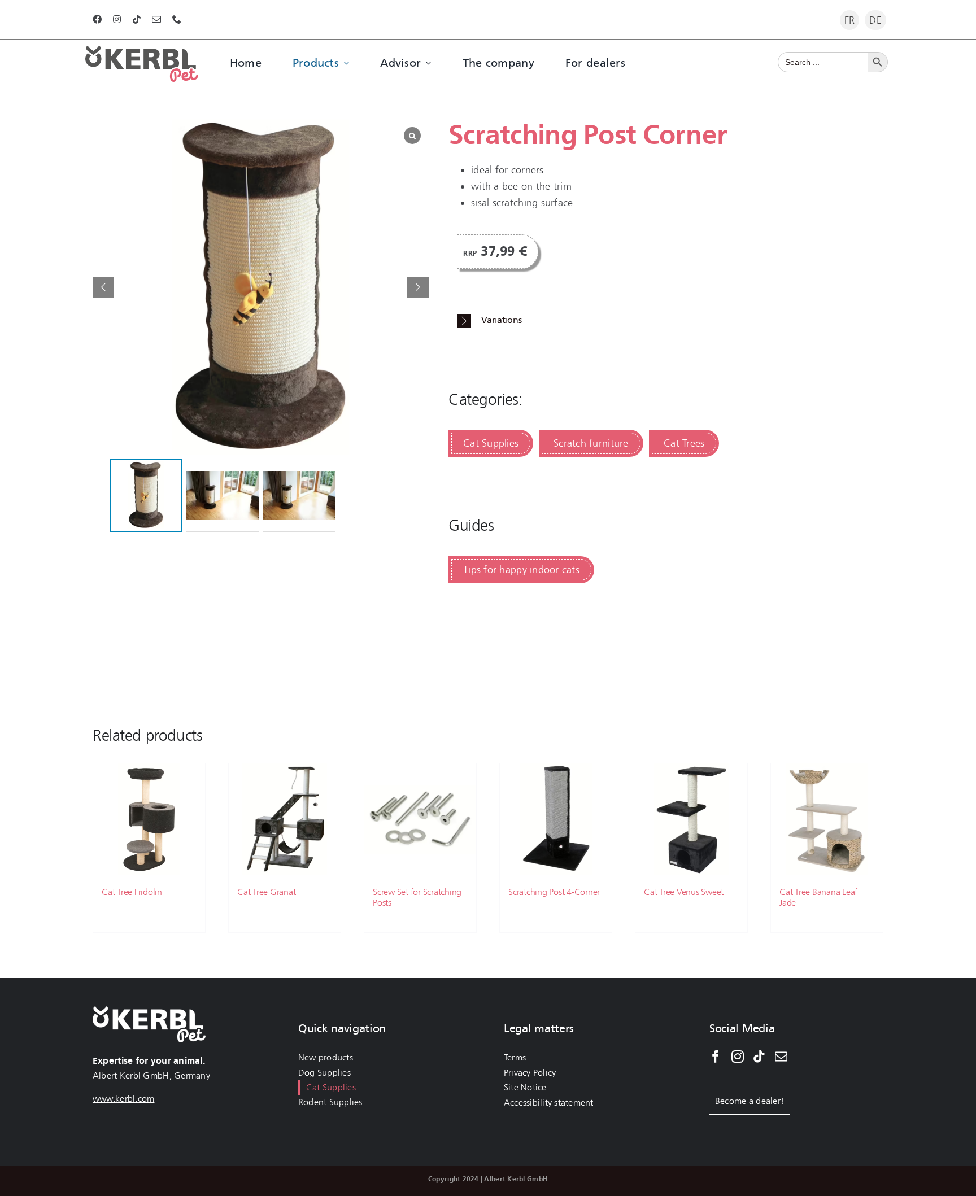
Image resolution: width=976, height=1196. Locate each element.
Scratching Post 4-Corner (554, 892)
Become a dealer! (749, 1100)
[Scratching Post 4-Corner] (556, 819)
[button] (418, 287)
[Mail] (781, 1056)
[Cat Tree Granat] (285, 819)
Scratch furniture (591, 443)
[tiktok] (137, 19)
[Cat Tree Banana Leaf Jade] (827, 819)
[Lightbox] (412, 135)
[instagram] (117, 19)
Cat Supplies (490, 443)
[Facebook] (715, 1056)
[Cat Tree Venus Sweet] (691, 819)
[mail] (156, 19)
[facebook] (97, 19)
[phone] (176, 19)
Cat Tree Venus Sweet (684, 892)
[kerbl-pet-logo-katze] (141, 51)
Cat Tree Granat (266, 892)
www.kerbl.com (124, 1098)
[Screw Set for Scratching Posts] (420, 819)
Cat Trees (684, 443)
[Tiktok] (759, 1056)
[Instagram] (737, 1056)
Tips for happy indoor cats (521, 570)
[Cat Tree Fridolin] (149, 819)
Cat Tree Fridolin (132, 892)
